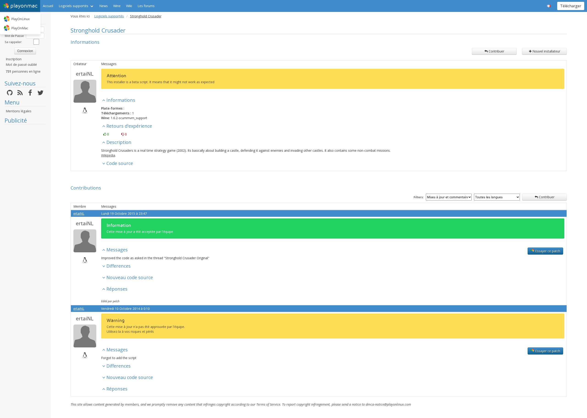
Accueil (48, 6)
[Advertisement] (25, 195)
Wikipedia (108, 155)
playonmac (23, 6)
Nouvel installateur (546, 51)
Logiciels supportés (73, 6)
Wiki (129, 6)
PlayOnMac (19, 28)
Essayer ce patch (547, 251)
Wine (117, 6)
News (103, 6)
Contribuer (496, 51)
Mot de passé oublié (21, 64)
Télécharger (570, 5)
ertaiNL (85, 73)
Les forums (146, 6)
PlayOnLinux (20, 19)
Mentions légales (18, 111)
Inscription (14, 59)
